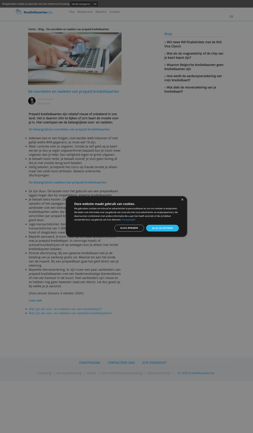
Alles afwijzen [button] (129, 227)
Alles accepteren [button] (162, 228)
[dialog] (126, 216)
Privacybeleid (128, 219)
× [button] (182, 200)
